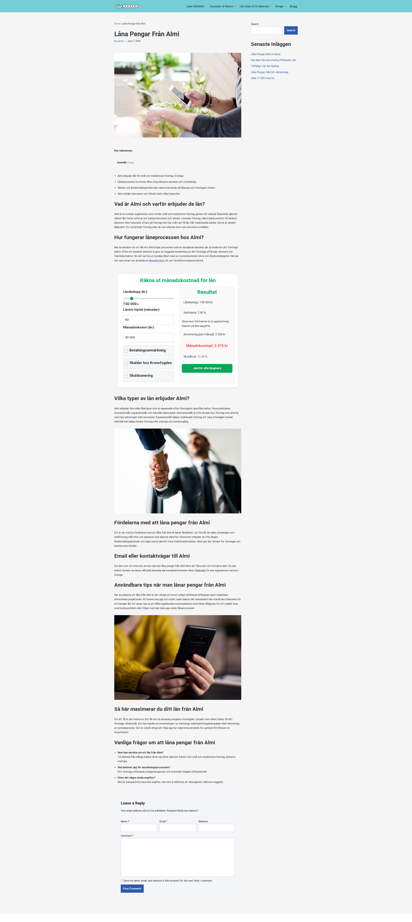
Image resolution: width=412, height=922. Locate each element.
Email (163, 821)
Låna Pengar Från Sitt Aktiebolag (269, 72)
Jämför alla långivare (207, 368)
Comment (127, 835)
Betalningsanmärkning (147, 350)
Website (203, 821)
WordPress (143, 918)
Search (255, 24)
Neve (117, 918)
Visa (131, 162)
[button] (205, 6)
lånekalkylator (157, 260)
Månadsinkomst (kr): (138, 327)
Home (117, 23)
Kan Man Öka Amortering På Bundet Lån (273, 60)
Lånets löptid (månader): (141, 310)
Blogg (293, 6)
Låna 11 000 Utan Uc (262, 78)
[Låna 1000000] (127, 6)
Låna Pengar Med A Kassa (265, 54)
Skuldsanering (141, 375)
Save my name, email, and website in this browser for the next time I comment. (168, 880)
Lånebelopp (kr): (135, 292)
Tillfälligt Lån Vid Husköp (265, 66)
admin (120, 41)
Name (125, 821)
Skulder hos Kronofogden (150, 363)
